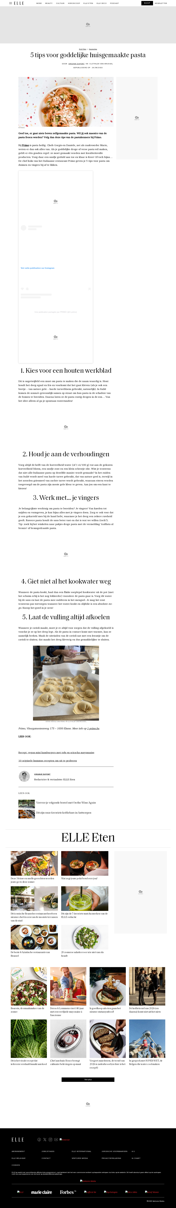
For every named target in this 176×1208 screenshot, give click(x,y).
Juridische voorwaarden (114, 1151)
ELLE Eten (88, 3)
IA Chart (136, 1158)
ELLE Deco (102, 3)
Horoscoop (74, 3)
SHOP (147, 3)
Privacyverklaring (111, 1158)
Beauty (49, 3)
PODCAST (114, 3)
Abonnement (18, 1151)
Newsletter (161, 3)
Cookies (16, 1165)
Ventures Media (80, 1158)
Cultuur (60, 3)
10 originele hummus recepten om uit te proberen (47, 760)
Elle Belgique (19, 1158)
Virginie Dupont (76, 64)
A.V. (133, 1151)
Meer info (66, 1174)
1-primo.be (93, 728)
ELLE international (81, 1151)
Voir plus (88, 1079)
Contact (46, 1158)
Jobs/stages (48, 1151)
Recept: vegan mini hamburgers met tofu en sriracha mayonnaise (56, 752)
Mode (39, 3)
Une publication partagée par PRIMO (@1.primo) (56, 312)
